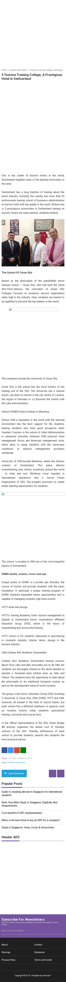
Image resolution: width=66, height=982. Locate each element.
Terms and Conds (43, 960)
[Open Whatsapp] (44, 967)
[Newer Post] (60, 773)
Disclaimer (39, 952)
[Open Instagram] (33, 967)
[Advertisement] (33, 33)
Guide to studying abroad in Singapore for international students (32, 793)
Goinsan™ (47, 975)
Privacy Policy (8, 960)
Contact (38, 944)
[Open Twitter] (27, 967)
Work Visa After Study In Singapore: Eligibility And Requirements (29, 804)
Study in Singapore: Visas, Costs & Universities (28, 827)
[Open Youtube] (38, 967)
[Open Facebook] (22, 967)
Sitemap (6, 952)
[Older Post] (52, 773)
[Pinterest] (17, 750)
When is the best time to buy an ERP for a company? (31, 820)
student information (16, 762)
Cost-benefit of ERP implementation (22, 812)
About (5, 944)
